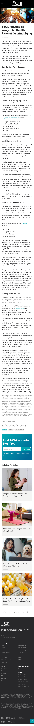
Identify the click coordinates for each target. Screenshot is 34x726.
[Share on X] (21, 425)
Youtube (4, 668)
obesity (25, 223)
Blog (4, 611)
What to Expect (22, 652)
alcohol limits (19, 308)
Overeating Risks (19, 429)
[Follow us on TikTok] (13, 425)
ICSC (11, 722)
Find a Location (22, 645)
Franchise (3, 654)
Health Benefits (22, 647)
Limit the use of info (23, 686)
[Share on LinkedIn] (24, 425)
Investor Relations (5, 652)
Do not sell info (22, 684)
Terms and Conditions (24, 676)
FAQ (19, 659)
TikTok (4, 673)
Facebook (5, 675)
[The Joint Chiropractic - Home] (17, 4)
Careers (3, 647)
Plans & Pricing (22, 650)
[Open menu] (2, 4)
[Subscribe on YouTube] (17, 425)
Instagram (5, 671)
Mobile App (4, 662)
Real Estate (4, 657)
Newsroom (4, 650)
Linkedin (4, 678)
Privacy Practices (22, 679)
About (2, 645)
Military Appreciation (6, 659)
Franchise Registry (22, 718)
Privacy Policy (22, 674)
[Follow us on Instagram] (6, 425)
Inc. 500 (2, 718)
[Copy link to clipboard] (3, 425)
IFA (11, 718)
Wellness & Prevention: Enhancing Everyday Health (19, 611)
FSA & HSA (21, 654)
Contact (20, 668)
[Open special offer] (32, 721)
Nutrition (11, 429)
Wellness (4, 429)
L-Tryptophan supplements (10, 118)
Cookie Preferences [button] (23, 681)
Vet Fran (3, 722)
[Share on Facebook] (10, 425)
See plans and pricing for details (10, 711)
